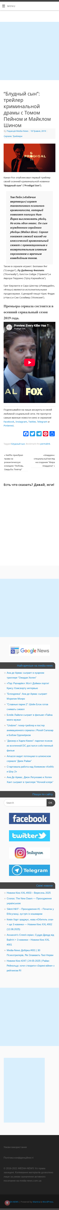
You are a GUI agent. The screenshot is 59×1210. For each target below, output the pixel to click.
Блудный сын (18, 443)
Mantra (36, 1201)
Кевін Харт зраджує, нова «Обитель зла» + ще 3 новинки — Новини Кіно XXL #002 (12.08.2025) (30, 924)
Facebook (9, 421)
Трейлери (17, 136)
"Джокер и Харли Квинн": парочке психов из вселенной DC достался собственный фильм (30, 745)
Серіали (8, 136)
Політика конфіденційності (18, 1157)
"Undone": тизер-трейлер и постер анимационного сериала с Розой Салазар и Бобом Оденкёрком (30, 730)
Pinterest (9, 425)
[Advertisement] (29, 51)
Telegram (42, 421)
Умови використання (15, 1147)
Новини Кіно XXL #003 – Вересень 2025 (29, 892)
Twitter (32, 421)
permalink (45, 443)
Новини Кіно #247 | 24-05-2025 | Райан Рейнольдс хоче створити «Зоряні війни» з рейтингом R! (30, 965)
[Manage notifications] (7, 1202)
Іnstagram (21, 421)
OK (49, 802)
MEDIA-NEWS (12, 1201)
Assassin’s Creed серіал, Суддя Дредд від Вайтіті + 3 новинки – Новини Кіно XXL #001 (30, 939)
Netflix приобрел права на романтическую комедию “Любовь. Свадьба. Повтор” (14, 462)
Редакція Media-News (17, 131)
